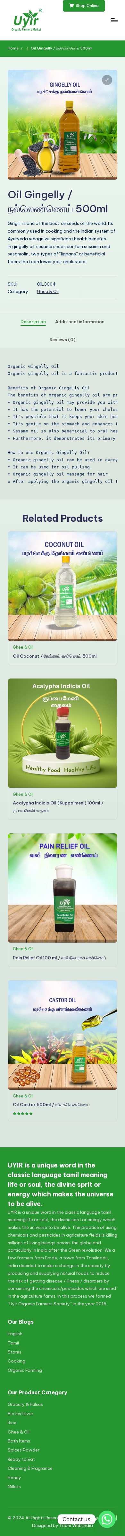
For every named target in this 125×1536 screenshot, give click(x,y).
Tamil (13, 1343)
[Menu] (114, 20)
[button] (84, 6)
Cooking (16, 1361)
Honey (14, 1477)
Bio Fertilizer (20, 1413)
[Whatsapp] (107, 1519)
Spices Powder (23, 1450)
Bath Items (19, 1441)
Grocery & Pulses (25, 1404)
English (15, 1333)
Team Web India (76, 1525)
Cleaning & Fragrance (30, 1468)
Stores (14, 1352)
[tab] (33, 322)
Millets (14, 1486)
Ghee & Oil (48, 291)
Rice (12, 1422)
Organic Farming (25, 1370)
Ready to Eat (21, 1459)
